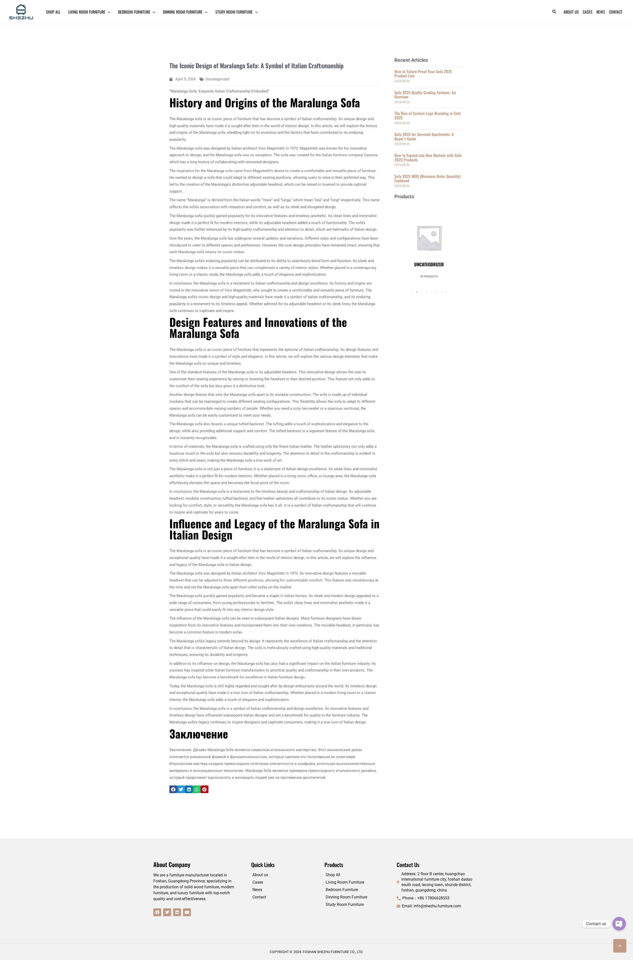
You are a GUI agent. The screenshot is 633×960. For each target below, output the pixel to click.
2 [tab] (416, 292)
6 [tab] (436, 292)
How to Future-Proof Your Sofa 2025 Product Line (423, 73)
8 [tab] (446, 292)
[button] (173, 789)
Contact (259, 897)
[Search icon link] (554, 12)
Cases (257, 882)
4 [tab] (426, 292)
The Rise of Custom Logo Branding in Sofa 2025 (427, 115)
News (257, 889)
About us (260, 874)
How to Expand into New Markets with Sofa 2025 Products (427, 157)
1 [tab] (411, 292)
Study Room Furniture (345, 904)
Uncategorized (217, 79)
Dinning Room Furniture (346, 897)
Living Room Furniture (345, 882)
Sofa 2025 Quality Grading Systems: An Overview (425, 94)
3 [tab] (421, 292)
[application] (107, 12)
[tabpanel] (429, 241)
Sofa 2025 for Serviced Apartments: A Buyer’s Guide (424, 136)
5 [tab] (431, 292)
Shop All (333, 874)
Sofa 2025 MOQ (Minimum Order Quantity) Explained (427, 178)
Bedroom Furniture (342, 889)
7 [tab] (441, 292)
